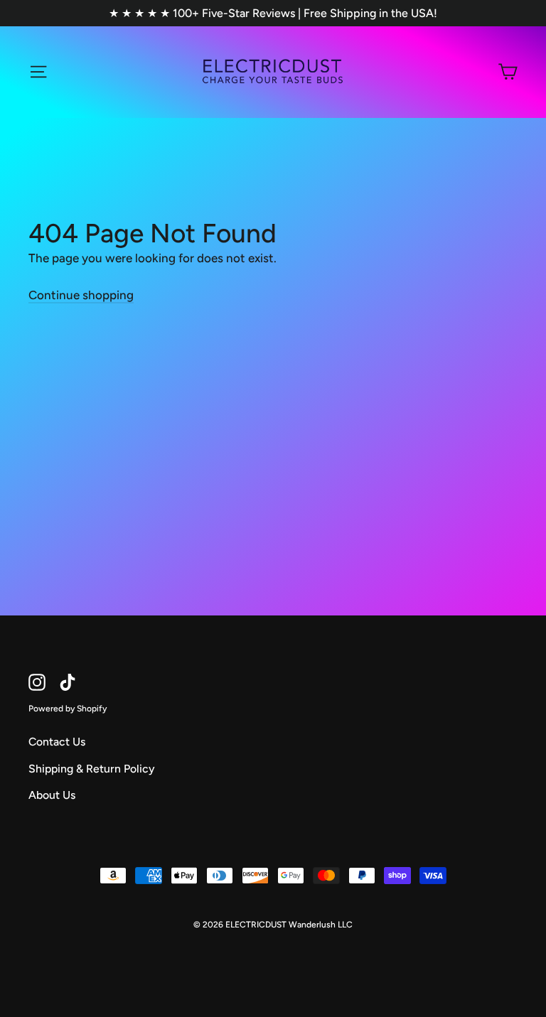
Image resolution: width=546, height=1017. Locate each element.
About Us (51, 795)
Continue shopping (81, 295)
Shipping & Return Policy (91, 768)
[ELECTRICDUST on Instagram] (37, 682)
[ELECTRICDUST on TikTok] (67, 682)
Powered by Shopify (67, 709)
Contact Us (56, 741)
